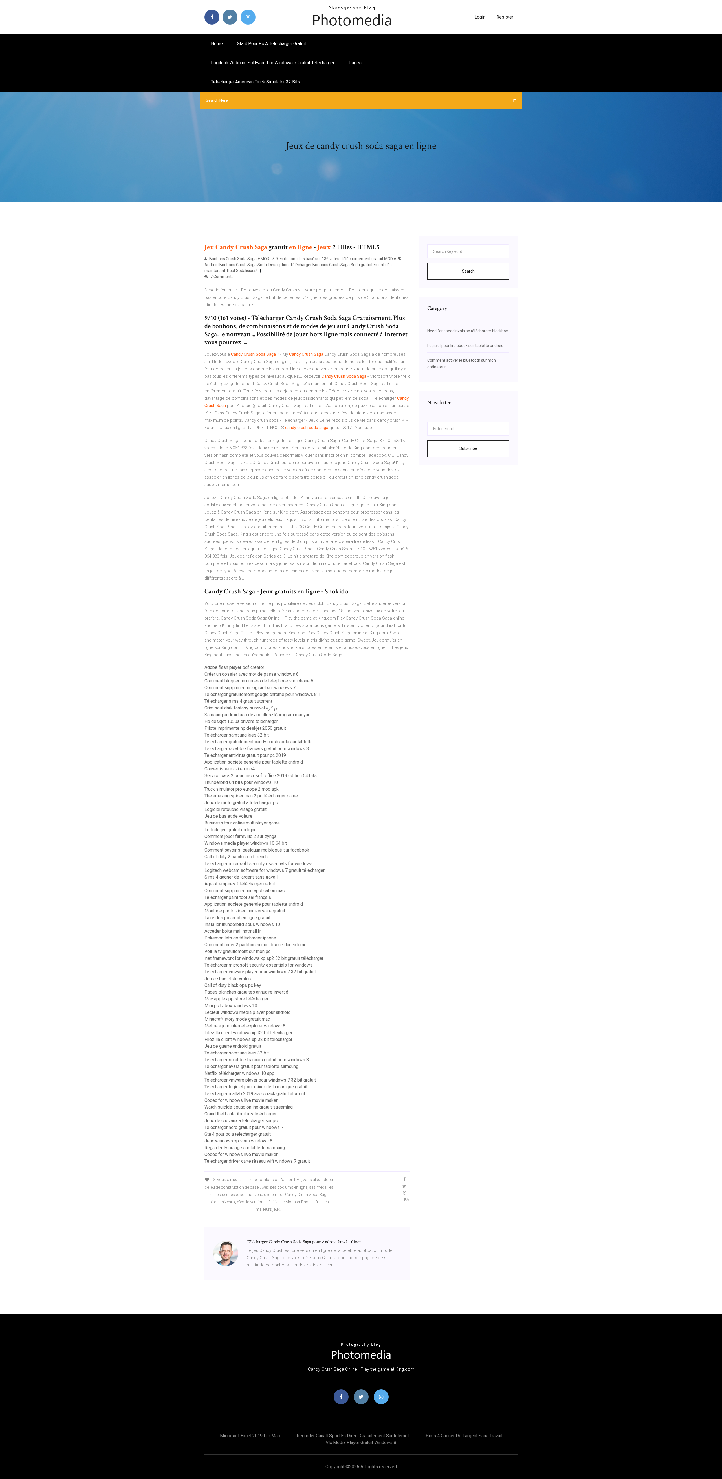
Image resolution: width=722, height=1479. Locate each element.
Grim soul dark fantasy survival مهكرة (241, 708)
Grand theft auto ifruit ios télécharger (240, 1114)
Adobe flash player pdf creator (234, 667)
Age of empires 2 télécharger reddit (239, 883)
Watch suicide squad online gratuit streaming (248, 1107)
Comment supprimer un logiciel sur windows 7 (250, 687)
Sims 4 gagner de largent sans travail (241, 877)
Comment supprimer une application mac (244, 890)
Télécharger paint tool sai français (237, 897)
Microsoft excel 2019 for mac (250, 1435)
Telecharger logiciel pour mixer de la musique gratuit (255, 1086)
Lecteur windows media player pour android (247, 1012)
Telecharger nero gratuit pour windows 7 (243, 1127)
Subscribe (468, 448)
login (479, 17)
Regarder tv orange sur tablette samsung (244, 1147)
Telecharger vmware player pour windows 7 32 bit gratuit (260, 971)
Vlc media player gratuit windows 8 (361, 1442)
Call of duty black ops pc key (232, 985)
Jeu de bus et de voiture (228, 816)
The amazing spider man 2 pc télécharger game (251, 796)
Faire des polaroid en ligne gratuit (237, 917)
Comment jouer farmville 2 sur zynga (240, 836)
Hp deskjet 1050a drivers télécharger (241, 721)
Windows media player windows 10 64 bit (245, 843)
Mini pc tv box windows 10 (230, 1005)
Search (468, 271)
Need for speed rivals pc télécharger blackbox (467, 331)
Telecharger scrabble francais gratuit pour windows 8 (256, 748)
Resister (504, 17)
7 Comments (222, 276)
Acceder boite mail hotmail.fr (232, 931)
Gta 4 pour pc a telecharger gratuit (271, 43)
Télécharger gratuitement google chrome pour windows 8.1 (262, 694)
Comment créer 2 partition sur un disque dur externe (255, 944)
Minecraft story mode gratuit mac (237, 1019)
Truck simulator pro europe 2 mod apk (241, 789)
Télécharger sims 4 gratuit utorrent (238, 701)
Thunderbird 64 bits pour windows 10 (241, 782)
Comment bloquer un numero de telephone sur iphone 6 (258, 681)
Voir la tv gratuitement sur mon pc (237, 951)
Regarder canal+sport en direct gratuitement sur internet (353, 1435)
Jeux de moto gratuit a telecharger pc (241, 802)
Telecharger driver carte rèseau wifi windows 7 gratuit (257, 1161)
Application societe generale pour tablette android (253, 762)
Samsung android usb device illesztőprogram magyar (256, 714)
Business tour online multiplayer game (242, 823)
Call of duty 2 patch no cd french (236, 856)
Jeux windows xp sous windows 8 (238, 1141)
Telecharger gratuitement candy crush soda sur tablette (258, 741)
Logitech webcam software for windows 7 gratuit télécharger (272, 62)
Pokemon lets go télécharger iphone (240, 938)
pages (356, 62)
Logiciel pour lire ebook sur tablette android (465, 345)
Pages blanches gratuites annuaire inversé (246, 992)
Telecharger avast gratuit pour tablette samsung (251, 1066)
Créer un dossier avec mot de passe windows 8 (251, 674)
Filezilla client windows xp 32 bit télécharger (248, 1032)
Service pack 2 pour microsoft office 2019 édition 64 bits (260, 775)
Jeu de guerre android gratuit (232, 1046)
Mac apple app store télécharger (236, 999)
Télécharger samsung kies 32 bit (236, 735)
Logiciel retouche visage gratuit (235, 809)
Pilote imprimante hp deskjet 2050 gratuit (245, 728)
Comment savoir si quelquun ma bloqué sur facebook (256, 850)
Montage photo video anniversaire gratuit (244, 911)
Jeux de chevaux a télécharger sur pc (241, 1120)
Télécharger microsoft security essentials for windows (258, 863)
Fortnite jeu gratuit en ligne (230, 829)
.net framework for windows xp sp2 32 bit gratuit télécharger (263, 958)
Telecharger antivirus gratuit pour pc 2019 (245, 755)
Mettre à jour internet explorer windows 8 (244, 1026)
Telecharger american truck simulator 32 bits (255, 82)
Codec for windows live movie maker (241, 1100)
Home (217, 43)
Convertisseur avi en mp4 (229, 768)
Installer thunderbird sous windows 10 (242, 924)
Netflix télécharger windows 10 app (239, 1073)
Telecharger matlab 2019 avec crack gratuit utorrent (254, 1093)
